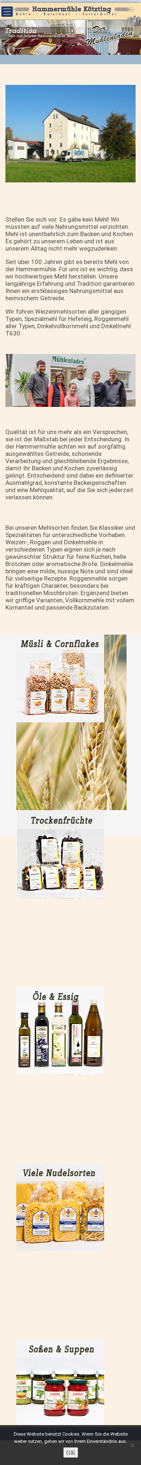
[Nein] (132, 1445)
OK (70, 1452)
